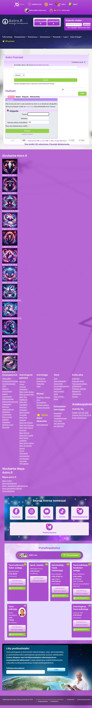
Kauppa (75, 397)
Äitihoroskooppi (7, 399)
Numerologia (37, 4)
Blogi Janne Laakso (26, 443)
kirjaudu (36, 65)
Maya (51, 4)
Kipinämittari (6, 404)
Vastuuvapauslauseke (84, 699)
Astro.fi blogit (75, 37)
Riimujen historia (43, 405)
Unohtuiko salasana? (27, 134)
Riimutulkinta (41, 402)
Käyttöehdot (70, 699)
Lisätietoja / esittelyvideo (17, 582)
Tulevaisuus (32, 37)
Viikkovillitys (6, 379)
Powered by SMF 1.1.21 (36, 141)
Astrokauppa (53, 21)
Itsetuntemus (45, 37)
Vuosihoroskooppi (60, 418)
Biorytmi (22, 382)
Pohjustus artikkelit (79, 389)
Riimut (75, 4)
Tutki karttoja (7, 37)
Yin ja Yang (58, 421)
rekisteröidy (45, 65)
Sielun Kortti (58, 384)
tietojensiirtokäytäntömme (43, 663)
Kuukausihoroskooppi (10, 381)
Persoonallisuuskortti (61, 386)
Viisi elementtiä (59, 423)
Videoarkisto (76, 394)
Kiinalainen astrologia (38, 10)
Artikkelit (5, 420)
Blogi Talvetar (24, 433)
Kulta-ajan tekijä (78, 381)
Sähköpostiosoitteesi (15, 668)
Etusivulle (5, 427)
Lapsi (65, 37)
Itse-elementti (59, 426)
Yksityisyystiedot (43, 701)
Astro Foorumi (14, 57)
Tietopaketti (23, 453)
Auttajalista (6, 422)
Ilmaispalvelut (19, 37)
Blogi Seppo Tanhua (26, 392)
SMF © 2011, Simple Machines (56, 141)
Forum (21, 451)
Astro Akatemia (42, 425)
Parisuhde (57, 37)
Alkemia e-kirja (7, 425)
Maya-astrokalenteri (9, 483)
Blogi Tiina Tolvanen (26, 425)
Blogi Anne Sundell (26, 435)
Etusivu (21, 4)
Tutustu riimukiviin (43, 408)
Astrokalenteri (41, 21)
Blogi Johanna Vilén (26, 394)
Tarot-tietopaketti (60, 381)
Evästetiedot (54, 701)
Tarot (63, 4)
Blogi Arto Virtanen (26, 423)
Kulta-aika (63, 10)
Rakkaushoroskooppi (10, 402)
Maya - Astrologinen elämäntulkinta (15, 486)
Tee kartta (23, 461)
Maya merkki (7, 417)
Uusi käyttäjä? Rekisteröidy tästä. (79, 27)
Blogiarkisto (76, 391)
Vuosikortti (57, 389)
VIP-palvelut (9, 41)
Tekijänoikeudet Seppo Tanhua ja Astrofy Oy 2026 (17, 699)
